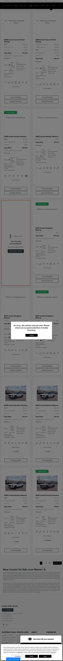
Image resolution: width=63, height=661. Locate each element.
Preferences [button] (53, 652)
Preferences (18, 656)
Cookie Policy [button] (20, 652)
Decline (31, 656)
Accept (45, 656)
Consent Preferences (13, 659)
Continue (31, 335)
